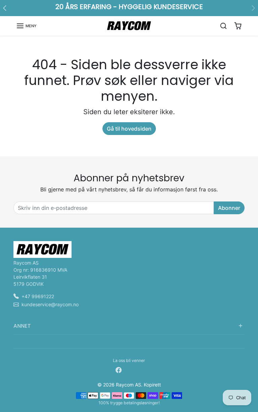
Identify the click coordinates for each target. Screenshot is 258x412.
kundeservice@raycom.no (50, 304)
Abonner (229, 207)
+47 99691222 (38, 296)
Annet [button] (22, 326)
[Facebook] (118, 369)
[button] (26, 25)
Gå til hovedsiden (129, 128)
